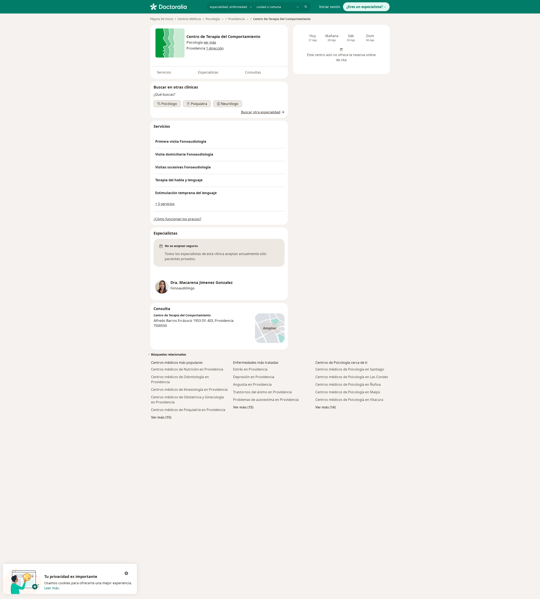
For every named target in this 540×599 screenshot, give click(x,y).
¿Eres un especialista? (364, 6)
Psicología (194, 42)
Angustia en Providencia (252, 384)
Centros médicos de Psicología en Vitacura (349, 399)
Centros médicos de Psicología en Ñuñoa (348, 384)
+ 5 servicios (165, 203)
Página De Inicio (161, 19)
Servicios (164, 72)
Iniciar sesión (329, 6)
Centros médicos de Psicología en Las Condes (351, 377)
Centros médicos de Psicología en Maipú (347, 392)
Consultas (253, 72)
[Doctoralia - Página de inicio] (176, 6)
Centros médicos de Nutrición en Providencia (187, 369)
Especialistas (208, 72)
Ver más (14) (325, 407)
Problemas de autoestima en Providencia (266, 399)
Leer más (51, 588)
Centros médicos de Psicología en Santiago (349, 369)
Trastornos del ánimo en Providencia (262, 392)
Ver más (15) (161, 417)
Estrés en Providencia (250, 369)
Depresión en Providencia (253, 377)
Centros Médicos (189, 19)
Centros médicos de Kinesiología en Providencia (189, 389)
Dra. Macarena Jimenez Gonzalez (201, 282)
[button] (210, 42)
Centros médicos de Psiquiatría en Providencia (188, 409)
